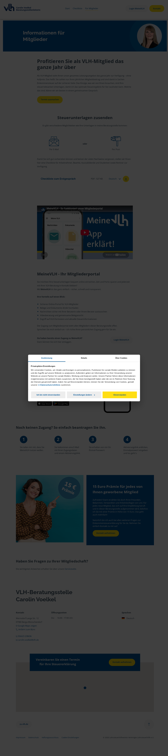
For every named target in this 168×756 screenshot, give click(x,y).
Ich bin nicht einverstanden (48, 395)
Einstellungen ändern (82, 395)
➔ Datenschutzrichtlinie (49, 385)
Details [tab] (84, 358)
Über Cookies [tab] (121, 358)
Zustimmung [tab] (46, 358)
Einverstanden (120, 395)
